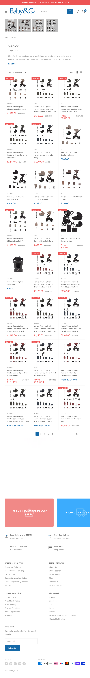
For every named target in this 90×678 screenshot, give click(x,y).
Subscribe (12, 648)
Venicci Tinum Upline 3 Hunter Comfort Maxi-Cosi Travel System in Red (17, 328)
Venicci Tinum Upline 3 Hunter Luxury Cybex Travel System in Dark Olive (71, 109)
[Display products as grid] (77, 72)
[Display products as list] (81, 72)
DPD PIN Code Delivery (14, 571)
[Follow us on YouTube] (19, 663)
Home (7, 37)
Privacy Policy (10, 604)
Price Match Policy (12, 601)
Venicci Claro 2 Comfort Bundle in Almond (43, 198)
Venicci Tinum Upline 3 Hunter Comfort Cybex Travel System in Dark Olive (18, 418)
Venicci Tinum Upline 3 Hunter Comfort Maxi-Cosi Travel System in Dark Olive (45, 328)
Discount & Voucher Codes (16, 578)
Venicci (13, 37)
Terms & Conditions (12, 608)
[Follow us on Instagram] (10, 663)
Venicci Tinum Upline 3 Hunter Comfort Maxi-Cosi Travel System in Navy (71, 328)
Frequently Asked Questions (16, 582)
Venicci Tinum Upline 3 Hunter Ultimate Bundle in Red (71, 418)
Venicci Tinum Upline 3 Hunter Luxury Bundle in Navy (43, 155)
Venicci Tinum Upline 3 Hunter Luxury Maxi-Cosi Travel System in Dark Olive (45, 109)
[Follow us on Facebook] (6, 663)
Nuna (51, 608)
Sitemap (8, 615)
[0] (83, 11)
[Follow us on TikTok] (24, 663)
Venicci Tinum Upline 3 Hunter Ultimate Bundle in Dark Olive (17, 155)
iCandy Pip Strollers (57, 619)
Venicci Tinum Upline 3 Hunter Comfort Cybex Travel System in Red (69, 372)
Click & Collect (10, 574)
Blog (51, 578)
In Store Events (55, 585)
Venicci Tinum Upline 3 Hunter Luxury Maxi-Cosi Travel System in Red (43, 284)
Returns (8, 585)
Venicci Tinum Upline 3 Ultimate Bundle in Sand (16, 108)
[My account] (78, 11)
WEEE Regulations (12, 612)
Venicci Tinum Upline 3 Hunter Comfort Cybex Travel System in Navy (43, 418)
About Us (53, 567)
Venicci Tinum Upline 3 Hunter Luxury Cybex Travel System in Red (18, 372)
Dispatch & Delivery (13, 567)
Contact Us (53, 582)
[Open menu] (6, 12)
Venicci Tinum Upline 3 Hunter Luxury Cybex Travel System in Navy (45, 372)
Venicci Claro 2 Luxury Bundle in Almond (69, 153)
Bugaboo (53, 601)
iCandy (52, 597)
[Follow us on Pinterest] (15, 663)
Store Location (55, 571)
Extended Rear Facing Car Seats (62, 615)
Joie (50, 604)
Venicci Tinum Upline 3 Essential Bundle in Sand (43, 239)
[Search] (70, 11)
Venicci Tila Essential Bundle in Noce (72, 198)
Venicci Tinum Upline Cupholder (15, 283)
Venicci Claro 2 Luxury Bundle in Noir (15, 198)
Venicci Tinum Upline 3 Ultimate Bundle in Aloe (16, 239)
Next (77, 434)
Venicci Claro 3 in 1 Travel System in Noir (70, 239)
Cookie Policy (10, 597)
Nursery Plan (54, 574)
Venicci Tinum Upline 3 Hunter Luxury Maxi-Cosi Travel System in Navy (70, 284)
